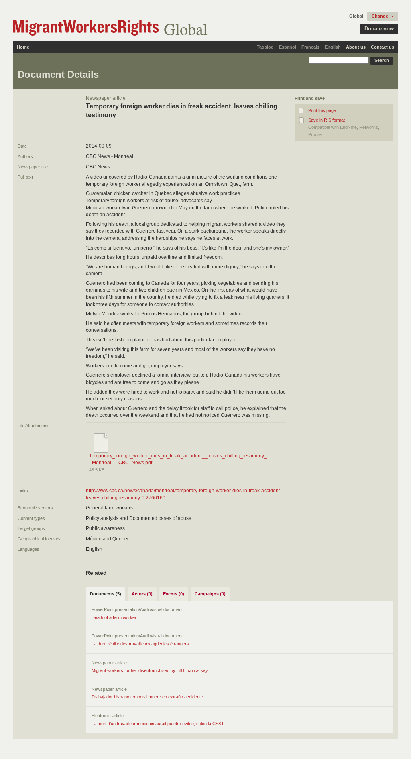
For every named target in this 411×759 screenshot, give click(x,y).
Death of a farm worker (114, 617)
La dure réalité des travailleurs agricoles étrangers (140, 643)
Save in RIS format (326, 120)
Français (310, 47)
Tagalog (265, 47)
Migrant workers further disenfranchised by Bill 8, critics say (150, 670)
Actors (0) (142, 593)
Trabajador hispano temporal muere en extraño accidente (147, 696)
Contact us (382, 47)
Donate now (379, 29)
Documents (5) (105, 593)
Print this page (322, 110)
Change (380, 16)
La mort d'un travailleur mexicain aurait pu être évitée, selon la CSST (158, 723)
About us (356, 47)
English (333, 47)
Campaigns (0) (210, 593)
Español (287, 47)
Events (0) (173, 593)
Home (23, 47)
